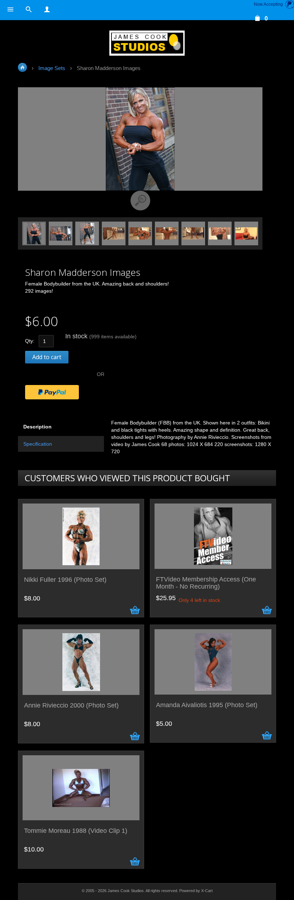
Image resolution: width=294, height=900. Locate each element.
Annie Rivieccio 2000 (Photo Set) (71, 705)
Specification (37, 444)
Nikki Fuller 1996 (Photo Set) (65, 579)
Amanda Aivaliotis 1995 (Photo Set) (206, 705)
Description (37, 427)
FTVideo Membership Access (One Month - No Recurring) (206, 583)
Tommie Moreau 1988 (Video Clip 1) (75, 830)
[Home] (147, 43)
